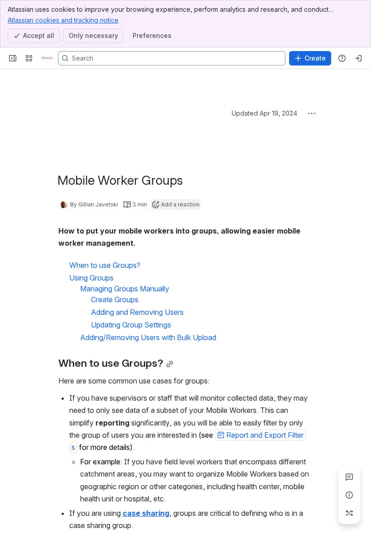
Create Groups (114, 299)
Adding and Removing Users (137, 312)
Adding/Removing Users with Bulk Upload (148, 337)
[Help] (342, 58)
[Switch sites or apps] (29, 58)
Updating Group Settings (131, 324)
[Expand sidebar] (12, 58)
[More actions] (311, 113)
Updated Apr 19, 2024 (264, 113)
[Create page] (349, 513)
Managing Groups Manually (124, 288)
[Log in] (358, 58)
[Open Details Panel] (349, 495)
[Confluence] (47, 58)
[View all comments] (349, 477)
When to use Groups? (104, 265)
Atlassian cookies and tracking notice (63, 20)
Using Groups (91, 277)
